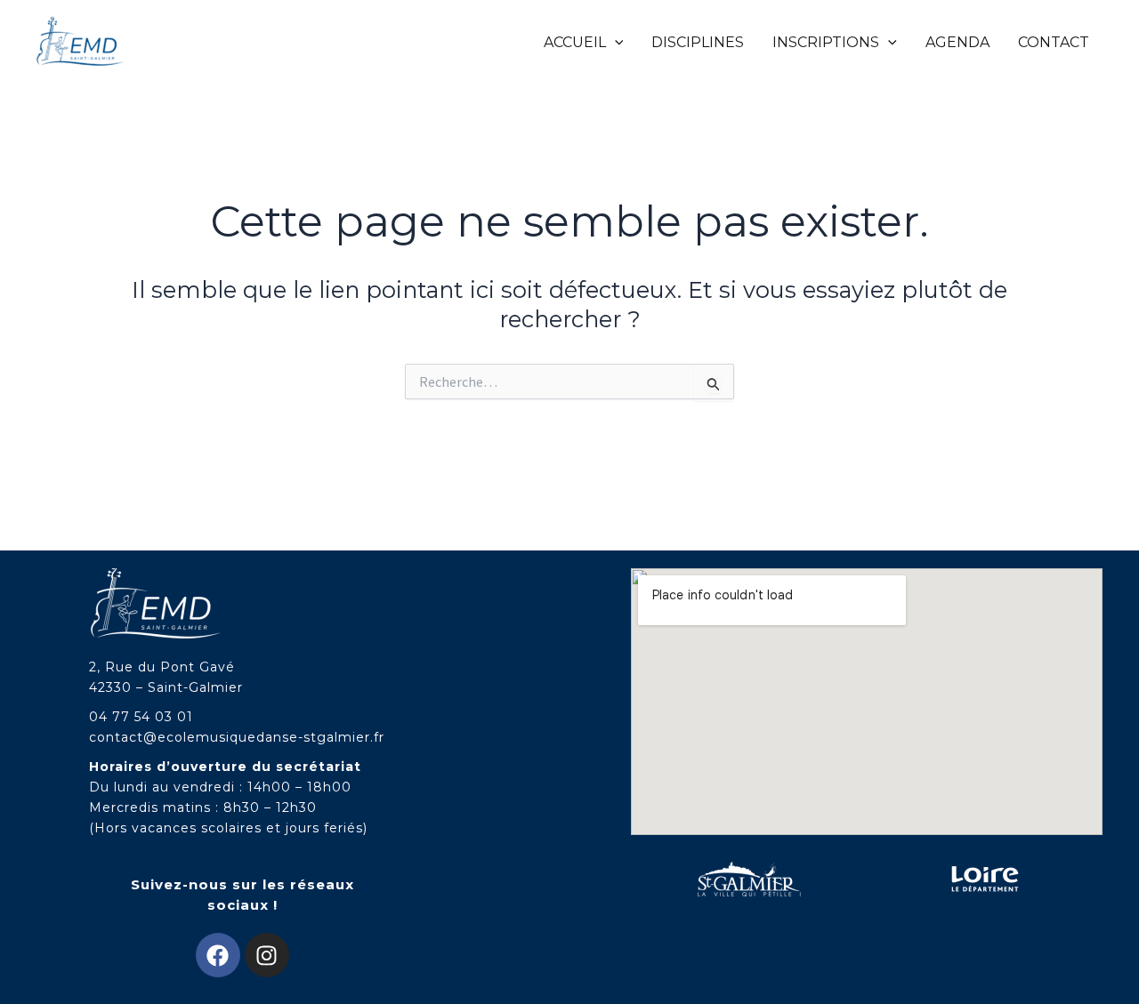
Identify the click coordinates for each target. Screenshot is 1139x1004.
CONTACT (1053, 42)
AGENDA (957, 42)
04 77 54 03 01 (141, 717)
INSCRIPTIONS (825, 42)
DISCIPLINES (697, 42)
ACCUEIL (575, 42)
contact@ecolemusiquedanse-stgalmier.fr (236, 737)
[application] (615, 42)
